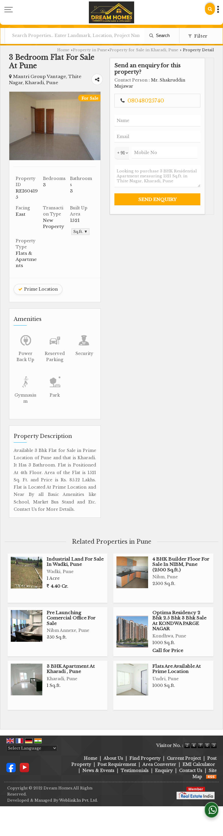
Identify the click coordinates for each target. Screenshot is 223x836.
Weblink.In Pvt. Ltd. (78, 800)
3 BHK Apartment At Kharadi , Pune (71, 668)
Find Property (145, 758)
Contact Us (190, 770)
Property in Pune (90, 50)
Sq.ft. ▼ (80, 231)
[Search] (210, 9)
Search (162, 35)
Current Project (184, 758)
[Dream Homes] (111, 12)
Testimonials (135, 770)
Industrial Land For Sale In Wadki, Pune (75, 561)
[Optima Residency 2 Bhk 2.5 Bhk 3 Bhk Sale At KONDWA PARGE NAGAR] (132, 632)
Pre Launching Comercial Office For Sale (71, 618)
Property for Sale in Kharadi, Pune (143, 50)
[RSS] (211, 776)
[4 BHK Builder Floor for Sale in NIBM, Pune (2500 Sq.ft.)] (132, 572)
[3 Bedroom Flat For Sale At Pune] (54, 158)
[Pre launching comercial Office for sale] (26, 626)
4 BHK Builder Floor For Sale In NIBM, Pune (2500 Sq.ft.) (180, 564)
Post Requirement (117, 764)
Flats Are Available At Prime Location (176, 668)
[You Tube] (24, 767)
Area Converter (159, 764)
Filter (200, 36)
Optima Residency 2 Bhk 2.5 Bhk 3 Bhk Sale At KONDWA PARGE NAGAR (179, 620)
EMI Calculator (199, 764)
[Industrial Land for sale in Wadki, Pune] (26, 572)
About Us (113, 758)
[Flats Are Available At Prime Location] (132, 679)
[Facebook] (11, 767)
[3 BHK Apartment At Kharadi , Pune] (26, 679)
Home (63, 50)
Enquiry (164, 770)
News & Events (98, 770)
